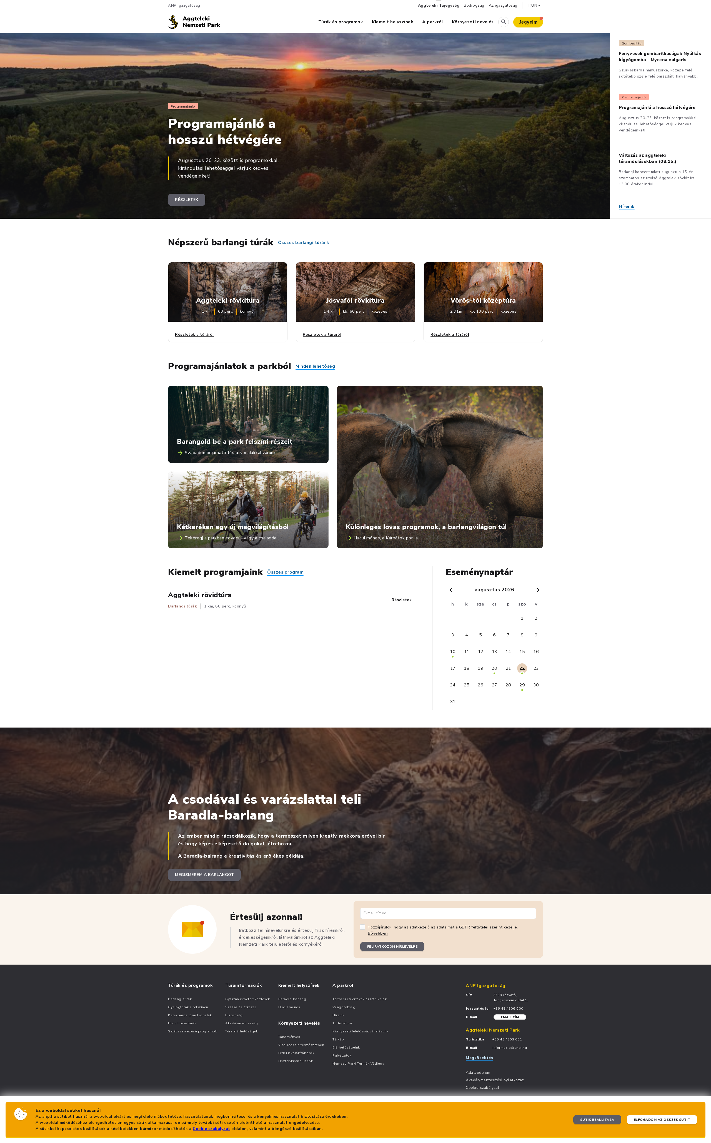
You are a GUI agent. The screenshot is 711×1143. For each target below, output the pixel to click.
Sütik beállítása (597, 1119)
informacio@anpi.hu (509, 1047)
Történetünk (342, 1023)
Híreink (627, 206)
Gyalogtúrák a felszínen (188, 1007)
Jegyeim (528, 22)
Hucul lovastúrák (182, 1023)
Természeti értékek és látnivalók (359, 999)
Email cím (510, 1017)
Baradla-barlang (292, 999)
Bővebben (378, 933)
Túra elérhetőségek (241, 1031)
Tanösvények (289, 1037)
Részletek (186, 199)
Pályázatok (341, 1055)
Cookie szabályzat (211, 1128)
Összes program (285, 572)
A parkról (432, 22)
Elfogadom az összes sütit (662, 1119)
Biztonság (234, 1015)
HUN (533, 5)
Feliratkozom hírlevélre (392, 946)
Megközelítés (479, 1057)
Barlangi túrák (180, 999)
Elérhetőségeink (346, 1047)
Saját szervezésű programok (192, 1031)
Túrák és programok (340, 22)
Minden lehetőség (315, 366)
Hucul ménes (289, 1007)
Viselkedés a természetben (301, 1045)
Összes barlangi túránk (303, 243)
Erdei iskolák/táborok (296, 1053)
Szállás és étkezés (241, 1007)
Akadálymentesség (241, 1023)
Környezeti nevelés (473, 22)
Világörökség (343, 1007)
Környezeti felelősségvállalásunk (360, 1031)
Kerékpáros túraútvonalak (190, 1015)
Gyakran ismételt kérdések (247, 999)
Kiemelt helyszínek (392, 22)
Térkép (338, 1039)
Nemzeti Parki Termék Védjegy (358, 1063)
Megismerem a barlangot (204, 874)
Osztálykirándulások (295, 1061)
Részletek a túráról (194, 334)
